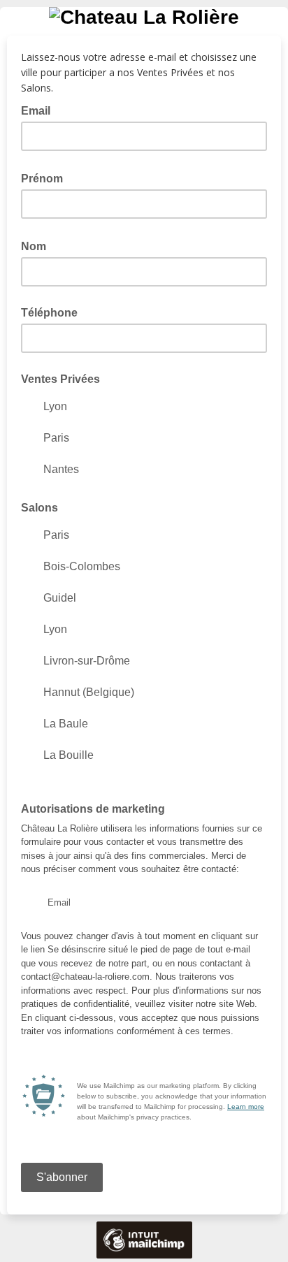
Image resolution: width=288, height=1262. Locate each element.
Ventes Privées (60, 379)
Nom (38, 245)
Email (40, 109)
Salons (39, 508)
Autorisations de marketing (93, 809)
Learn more (245, 1106)
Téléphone (49, 313)
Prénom (46, 177)
